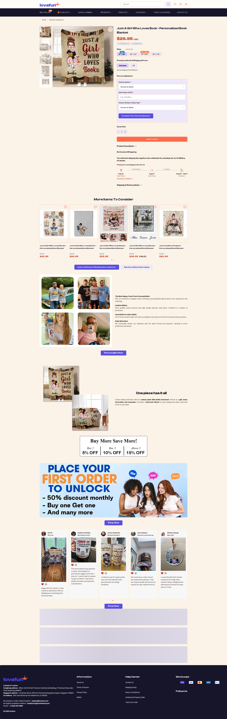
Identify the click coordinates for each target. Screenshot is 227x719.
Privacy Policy (82, 692)
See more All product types (136, 267)
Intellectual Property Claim (135, 697)
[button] (152, 82)
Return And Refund (132, 692)
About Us (80, 682)
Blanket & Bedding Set (56, 20)
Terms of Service (83, 687)
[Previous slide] (54, 57)
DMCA (79, 697)
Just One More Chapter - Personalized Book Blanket (171, 247)
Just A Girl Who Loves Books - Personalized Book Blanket (53, 247)
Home (44, 20)
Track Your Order (131, 702)
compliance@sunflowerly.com (38, 703)
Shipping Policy (131, 687)
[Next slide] (112, 57)
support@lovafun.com (40, 701)
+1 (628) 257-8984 (16, 706)
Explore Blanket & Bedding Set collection (97, 267)
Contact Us (129, 682)
